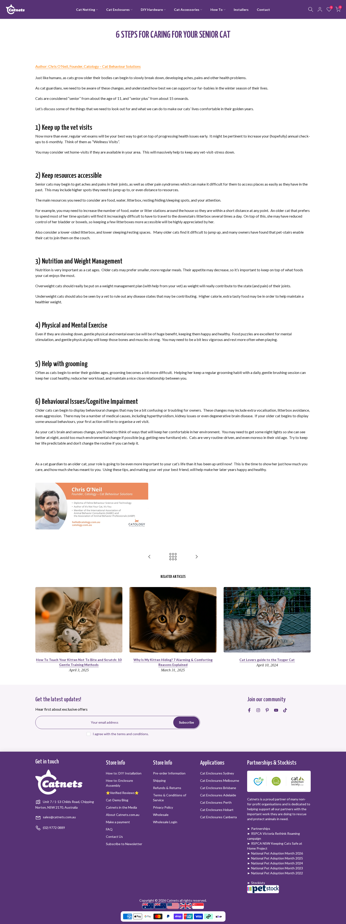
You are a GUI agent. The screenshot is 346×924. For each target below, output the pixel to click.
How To (216, 10)
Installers (241, 10)
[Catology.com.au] (91, 505)
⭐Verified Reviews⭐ (122, 793)
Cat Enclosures (118, 10)
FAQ (109, 829)
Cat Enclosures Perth (216, 802)
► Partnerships (258, 829)
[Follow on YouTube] (276, 710)
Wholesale (161, 815)
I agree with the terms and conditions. (121, 734)
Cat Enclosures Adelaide (218, 795)
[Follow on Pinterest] (267, 710)
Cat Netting (85, 10)
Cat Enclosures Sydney (217, 773)
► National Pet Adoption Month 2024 (275, 863)
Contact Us (114, 837)
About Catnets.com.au (122, 815)
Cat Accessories (186, 10)
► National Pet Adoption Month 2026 (275, 853)
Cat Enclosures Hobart (216, 810)
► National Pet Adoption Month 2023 (275, 868)
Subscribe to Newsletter (124, 844)
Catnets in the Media (121, 807)
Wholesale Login (165, 822)
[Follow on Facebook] (249, 710)
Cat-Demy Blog (117, 800)
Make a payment (118, 822)
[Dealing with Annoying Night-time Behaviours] (149, 557)
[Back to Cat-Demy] (173, 557)
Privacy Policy (163, 807)
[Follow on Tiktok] (285, 710)
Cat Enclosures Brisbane (218, 788)
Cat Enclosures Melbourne (219, 780)
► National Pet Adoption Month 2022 (275, 873)
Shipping (159, 780)
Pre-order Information (169, 773)
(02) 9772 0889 (53, 828)
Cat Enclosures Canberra (218, 817)
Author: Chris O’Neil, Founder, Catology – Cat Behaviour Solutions (88, 66)
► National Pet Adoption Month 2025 (275, 858)
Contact (263, 10)
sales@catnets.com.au (59, 817)
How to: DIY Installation (123, 773)
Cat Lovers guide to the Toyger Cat (267, 660)
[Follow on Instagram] (258, 710)
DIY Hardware (152, 10)
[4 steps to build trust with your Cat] (196, 557)
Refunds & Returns (167, 788)
